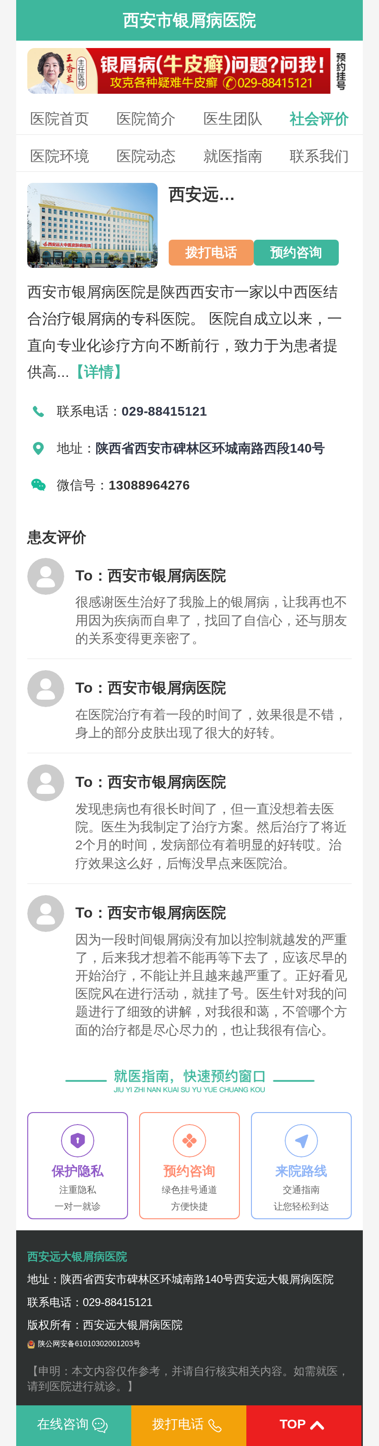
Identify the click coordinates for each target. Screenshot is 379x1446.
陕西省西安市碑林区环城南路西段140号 (210, 448)
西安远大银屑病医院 (77, 1256)
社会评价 (319, 118)
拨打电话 (211, 252)
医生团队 (233, 118)
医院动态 (146, 156)
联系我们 (319, 156)
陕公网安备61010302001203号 (89, 1344)
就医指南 (233, 156)
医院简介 (146, 118)
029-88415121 (164, 411)
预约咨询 (296, 252)
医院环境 (59, 156)
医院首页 (59, 118)
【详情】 (98, 371)
